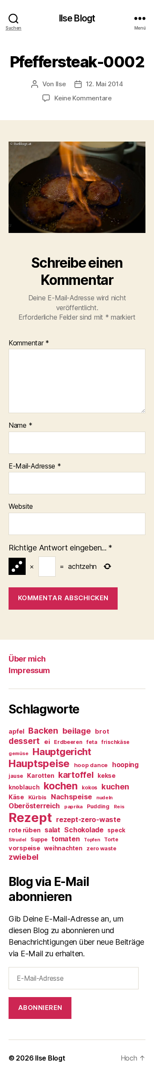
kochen (60, 786)
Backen (43, 730)
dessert (24, 741)
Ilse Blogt (77, 18)
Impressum (29, 670)
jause (16, 776)
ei (47, 741)
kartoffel (76, 775)
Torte (111, 839)
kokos (89, 787)
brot (102, 731)
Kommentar (29, 343)
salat (52, 830)
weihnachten (63, 848)
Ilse (61, 84)
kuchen (115, 786)
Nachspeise (71, 796)
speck (116, 830)
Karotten (40, 775)
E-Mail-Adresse (35, 466)
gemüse (18, 753)
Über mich (27, 658)
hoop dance (91, 765)
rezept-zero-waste (88, 819)
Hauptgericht (62, 751)
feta (91, 742)
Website (21, 507)
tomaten (65, 838)
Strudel (17, 840)
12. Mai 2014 (104, 84)
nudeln (104, 798)
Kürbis (37, 797)
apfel (16, 731)
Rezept (30, 817)
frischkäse (115, 742)
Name (20, 425)
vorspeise (24, 848)
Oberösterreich (34, 805)
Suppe (38, 839)
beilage (76, 730)
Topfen (92, 840)
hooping (125, 765)
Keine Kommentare (83, 98)
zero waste (101, 848)
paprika (73, 807)
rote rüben (24, 830)
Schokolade (83, 830)
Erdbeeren (68, 742)
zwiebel (23, 856)
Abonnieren (40, 1007)
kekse (107, 775)
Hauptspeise (39, 763)
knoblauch (24, 787)
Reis (119, 807)
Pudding (98, 806)
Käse (16, 797)
